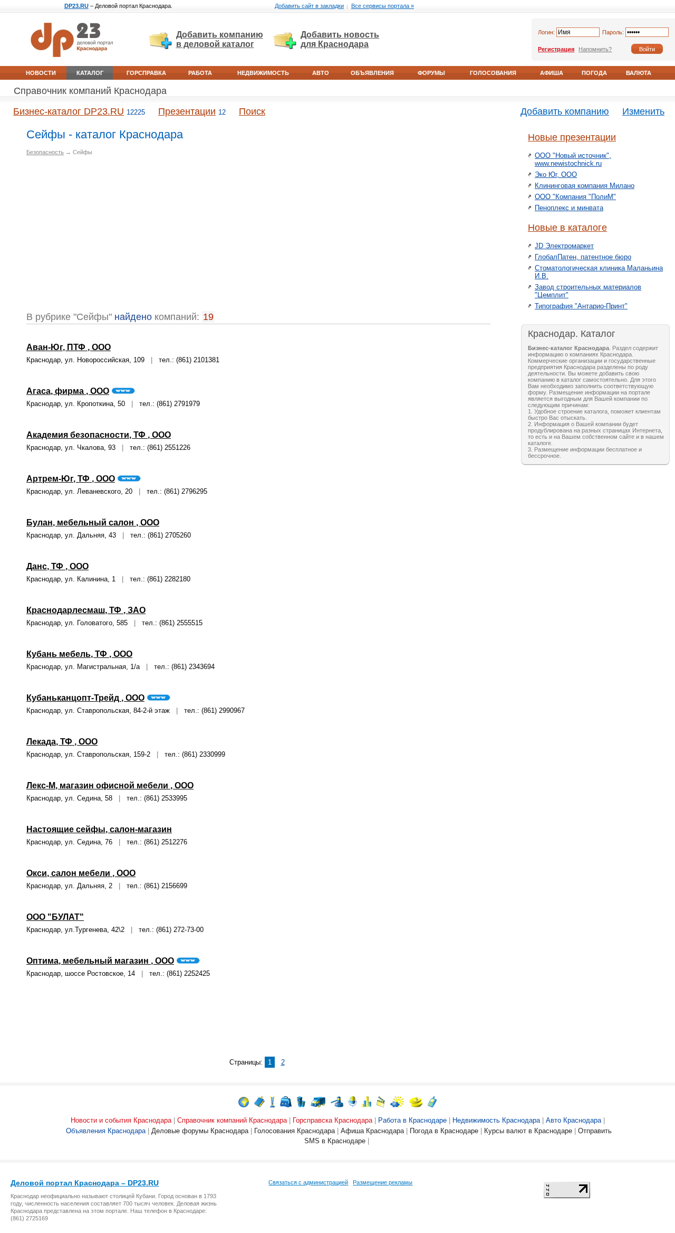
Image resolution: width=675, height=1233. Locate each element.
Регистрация (556, 49)
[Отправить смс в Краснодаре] (432, 1101)
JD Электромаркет (564, 246)
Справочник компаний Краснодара (90, 91)
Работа (200, 73)
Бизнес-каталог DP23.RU (68, 111)
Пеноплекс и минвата (569, 208)
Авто (320, 73)
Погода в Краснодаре (444, 1131)
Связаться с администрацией (308, 1182)
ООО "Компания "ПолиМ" (575, 197)
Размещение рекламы (382, 1182)
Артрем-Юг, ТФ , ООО (70, 478)
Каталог (89, 73)
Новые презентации (572, 137)
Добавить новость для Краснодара (340, 39)
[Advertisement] (115, 238)
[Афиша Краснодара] (381, 1101)
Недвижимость (263, 73)
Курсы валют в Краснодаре (528, 1131)
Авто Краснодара (573, 1120)
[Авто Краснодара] (318, 1101)
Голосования (493, 73)
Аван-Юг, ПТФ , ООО (68, 347)
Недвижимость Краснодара (496, 1120)
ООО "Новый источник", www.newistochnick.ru (573, 159)
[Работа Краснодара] (285, 1101)
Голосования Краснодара (294, 1131)
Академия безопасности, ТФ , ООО (98, 434)
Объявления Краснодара (106, 1131)
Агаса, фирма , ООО (67, 391)
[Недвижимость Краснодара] (301, 1101)
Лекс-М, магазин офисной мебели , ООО (110, 785)
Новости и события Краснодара (121, 1120)
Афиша (551, 73)
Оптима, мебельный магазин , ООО (100, 960)
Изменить (643, 111)
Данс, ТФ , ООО (57, 566)
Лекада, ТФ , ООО (62, 741)
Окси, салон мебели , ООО (81, 873)
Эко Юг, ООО (556, 174)
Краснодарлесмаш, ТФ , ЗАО (86, 610)
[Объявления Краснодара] (337, 1101)
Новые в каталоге (567, 227)
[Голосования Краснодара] (366, 1101)
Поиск (252, 111)
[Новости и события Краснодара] (244, 1101)
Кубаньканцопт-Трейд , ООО (85, 697)
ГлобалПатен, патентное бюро (583, 257)
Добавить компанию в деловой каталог (219, 39)
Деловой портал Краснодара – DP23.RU (85, 1183)
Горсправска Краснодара (332, 1120)
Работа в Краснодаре (412, 1120)
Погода (594, 73)
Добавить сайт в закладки (309, 6)
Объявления (372, 73)
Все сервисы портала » (382, 6)
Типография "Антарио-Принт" (581, 306)
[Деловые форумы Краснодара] (352, 1101)
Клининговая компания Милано (584, 186)
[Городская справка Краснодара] (272, 1101)
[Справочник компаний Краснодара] (259, 1101)
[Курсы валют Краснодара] (416, 1101)
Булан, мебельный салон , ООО (92, 522)
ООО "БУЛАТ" (55, 916)
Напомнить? (595, 49)
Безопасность (45, 152)
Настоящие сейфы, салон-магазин (99, 829)
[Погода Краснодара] (397, 1101)
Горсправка (146, 73)
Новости (41, 73)
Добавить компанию (564, 111)
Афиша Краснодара (372, 1131)
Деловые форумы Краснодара (199, 1131)
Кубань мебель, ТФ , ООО (79, 654)
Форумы (431, 73)
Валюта (638, 73)
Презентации (187, 111)
